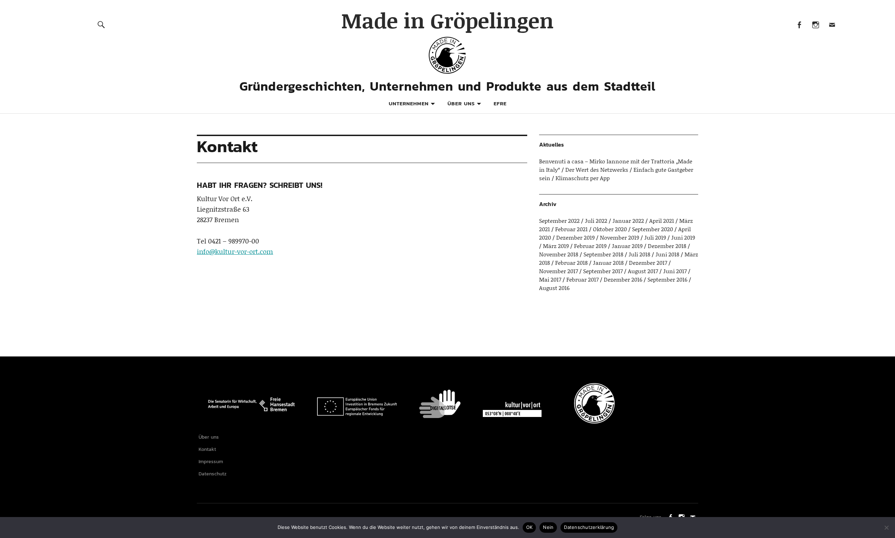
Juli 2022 (596, 221)
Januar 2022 (628, 221)
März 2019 (556, 246)
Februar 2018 (571, 263)
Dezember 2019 (575, 237)
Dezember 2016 (623, 279)
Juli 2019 (655, 237)
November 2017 (558, 271)
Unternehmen (409, 103)
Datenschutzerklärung (589, 527)
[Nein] (886, 527)
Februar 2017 (582, 279)
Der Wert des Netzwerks (596, 169)
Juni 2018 (667, 254)
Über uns (461, 103)
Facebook (799, 24)
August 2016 (554, 288)
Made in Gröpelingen (447, 20)
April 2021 (661, 221)
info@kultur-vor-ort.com (235, 251)
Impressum (211, 461)
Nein (548, 527)
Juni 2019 (683, 237)
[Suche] (101, 24)
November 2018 (558, 254)
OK (529, 527)
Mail (832, 24)
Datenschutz (213, 473)
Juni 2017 (675, 271)
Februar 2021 (571, 229)
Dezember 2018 (667, 246)
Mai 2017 (550, 279)
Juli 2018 (639, 254)
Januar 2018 (608, 263)
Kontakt (207, 449)
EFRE (500, 103)
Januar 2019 (627, 246)
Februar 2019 (590, 246)
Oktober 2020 (610, 229)
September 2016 (667, 279)
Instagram (815, 24)
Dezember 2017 (648, 263)
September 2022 (559, 221)
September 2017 (603, 271)
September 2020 (652, 229)
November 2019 (619, 237)
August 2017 (643, 271)
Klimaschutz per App (583, 178)
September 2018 (603, 254)
